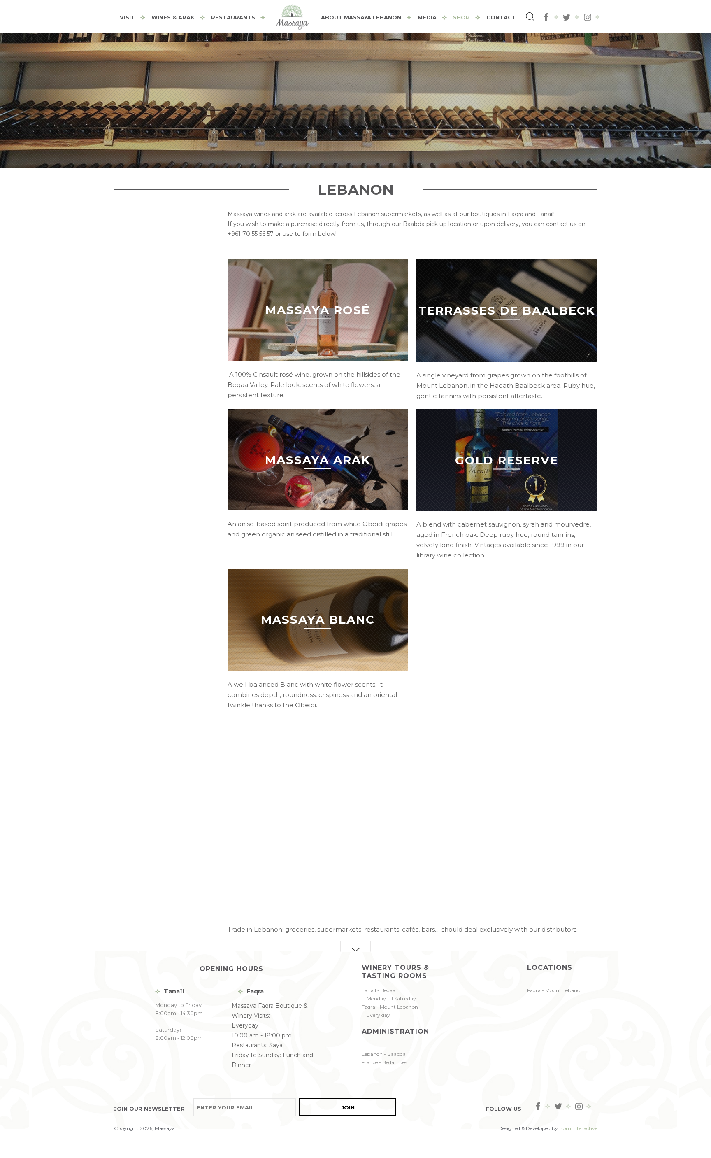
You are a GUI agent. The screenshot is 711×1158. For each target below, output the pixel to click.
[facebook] (546, 17)
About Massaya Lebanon (361, 17)
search (531, 17)
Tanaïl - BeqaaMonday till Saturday (389, 994)
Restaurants (233, 17)
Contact (501, 17)
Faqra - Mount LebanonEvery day (390, 1011)
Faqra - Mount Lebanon (555, 990)
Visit (127, 17)
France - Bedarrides (384, 1062)
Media (427, 17)
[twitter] (567, 17)
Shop (461, 17)
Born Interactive (578, 1128)
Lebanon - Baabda (384, 1054)
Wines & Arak (173, 17)
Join (348, 1107)
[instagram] (587, 17)
